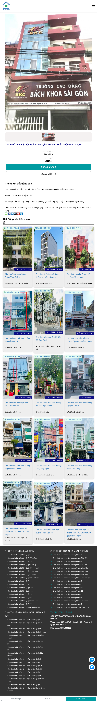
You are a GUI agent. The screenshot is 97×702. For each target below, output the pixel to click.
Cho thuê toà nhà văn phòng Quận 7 (67, 604)
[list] (48, 222)
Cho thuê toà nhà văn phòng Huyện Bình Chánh (72, 607)
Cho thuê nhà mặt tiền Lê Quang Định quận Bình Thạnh (79, 340)
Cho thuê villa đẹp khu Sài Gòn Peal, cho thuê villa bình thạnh (17, 531)
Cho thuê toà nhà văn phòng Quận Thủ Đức (70, 558)
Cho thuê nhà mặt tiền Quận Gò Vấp (21, 565)
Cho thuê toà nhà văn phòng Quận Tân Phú (70, 574)
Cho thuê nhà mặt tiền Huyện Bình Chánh (23, 607)
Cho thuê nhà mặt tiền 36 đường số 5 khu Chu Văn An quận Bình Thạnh (79, 532)
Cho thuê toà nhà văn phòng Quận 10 (68, 588)
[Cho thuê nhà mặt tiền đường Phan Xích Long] (79, 440)
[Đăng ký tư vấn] (92, 667)
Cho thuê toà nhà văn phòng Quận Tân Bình (70, 571)
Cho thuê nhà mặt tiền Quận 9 (19, 561)
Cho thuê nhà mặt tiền (19, 551)
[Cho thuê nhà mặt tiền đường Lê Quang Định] (48, 440)
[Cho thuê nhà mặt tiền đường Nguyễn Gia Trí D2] (17, 440)
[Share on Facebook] (9, 213)
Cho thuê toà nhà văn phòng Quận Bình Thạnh (71, 568)
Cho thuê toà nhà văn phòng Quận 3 (67, 584)
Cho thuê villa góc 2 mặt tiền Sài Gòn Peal (48, 339)
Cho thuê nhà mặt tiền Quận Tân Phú (22, 574)
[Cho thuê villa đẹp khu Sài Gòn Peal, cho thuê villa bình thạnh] (17, 502)
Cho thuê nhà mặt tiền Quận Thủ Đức (22, 558)
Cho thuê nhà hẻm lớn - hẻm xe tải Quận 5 (24, 672)
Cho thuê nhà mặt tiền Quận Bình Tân (22, 601)
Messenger (17, 699)
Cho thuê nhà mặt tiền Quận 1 (19, 555)
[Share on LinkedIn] (21, 213)
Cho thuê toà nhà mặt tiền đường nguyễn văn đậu (47, 276)
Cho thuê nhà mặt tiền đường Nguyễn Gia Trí (17, 340)
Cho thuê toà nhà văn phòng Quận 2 (67, 581)
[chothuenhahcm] (6, 5)
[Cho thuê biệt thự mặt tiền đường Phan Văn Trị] (48, 504)
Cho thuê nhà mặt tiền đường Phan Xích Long (79, 467)
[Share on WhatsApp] (6, 213)
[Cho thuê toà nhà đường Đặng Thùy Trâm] (17, 248)
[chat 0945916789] (92, 659)
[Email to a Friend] (15, 213)
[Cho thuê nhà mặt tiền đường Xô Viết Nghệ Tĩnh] (48, 377)
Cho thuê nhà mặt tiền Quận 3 (19, 584)
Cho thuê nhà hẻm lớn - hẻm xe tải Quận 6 (24, 675)
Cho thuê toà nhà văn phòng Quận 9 (67, 561)
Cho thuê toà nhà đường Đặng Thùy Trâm (15, 276)
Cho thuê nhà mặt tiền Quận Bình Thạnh (23, 568)
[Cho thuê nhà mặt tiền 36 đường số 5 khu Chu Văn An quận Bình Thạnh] (79, 504)
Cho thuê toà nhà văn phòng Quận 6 (67, 597)
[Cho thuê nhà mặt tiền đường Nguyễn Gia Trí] (17, 312)
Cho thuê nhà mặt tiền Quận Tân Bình (22, 571)
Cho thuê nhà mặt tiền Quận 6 (19, 597)
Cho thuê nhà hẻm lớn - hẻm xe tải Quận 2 (24, 659)
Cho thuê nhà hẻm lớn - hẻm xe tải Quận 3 (24, 662)
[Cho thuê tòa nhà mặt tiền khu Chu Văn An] (17, 377)
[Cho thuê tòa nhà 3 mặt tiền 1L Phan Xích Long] (79, 248)
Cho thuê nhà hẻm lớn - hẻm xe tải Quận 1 (24, 619)
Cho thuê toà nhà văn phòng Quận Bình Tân (70, 601)
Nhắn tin (49, 699)
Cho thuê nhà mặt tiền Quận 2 (19, 581)
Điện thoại (81, 699)
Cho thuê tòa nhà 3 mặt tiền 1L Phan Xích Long (79, 276)
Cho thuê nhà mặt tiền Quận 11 (19, 591)
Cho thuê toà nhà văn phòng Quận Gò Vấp (70, 565)
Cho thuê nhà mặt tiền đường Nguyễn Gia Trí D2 (17, 467)
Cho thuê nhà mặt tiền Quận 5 (19, 594)
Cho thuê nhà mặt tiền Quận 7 (19, 604)
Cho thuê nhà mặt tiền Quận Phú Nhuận (23, 578)
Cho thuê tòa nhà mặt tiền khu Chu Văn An (16, 404)
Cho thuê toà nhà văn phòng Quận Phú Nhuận (71, 578)
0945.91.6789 (48, 166)
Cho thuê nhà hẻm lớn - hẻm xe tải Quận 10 (24, 665)
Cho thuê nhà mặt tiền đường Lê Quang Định (48, 467)
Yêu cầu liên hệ (48, 174)
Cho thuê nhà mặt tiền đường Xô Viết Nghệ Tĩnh (48, 404)
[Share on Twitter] (12, 213)
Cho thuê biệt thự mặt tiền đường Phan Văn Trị (47, 531)
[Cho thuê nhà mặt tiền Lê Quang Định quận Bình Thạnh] (79, 312)
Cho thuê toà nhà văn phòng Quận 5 (67, 594)
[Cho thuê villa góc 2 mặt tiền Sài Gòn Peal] (48, 311)
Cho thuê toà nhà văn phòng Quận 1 (67, 555)
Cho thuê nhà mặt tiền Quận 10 (19, 588)
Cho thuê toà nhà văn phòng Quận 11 (68, 591)
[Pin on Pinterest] (18, 213)
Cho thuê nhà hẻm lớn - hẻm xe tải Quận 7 (24, 685)
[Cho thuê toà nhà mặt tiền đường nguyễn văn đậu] (48, 248)
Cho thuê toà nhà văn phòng (69, 551)
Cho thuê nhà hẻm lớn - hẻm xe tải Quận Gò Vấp (26, 632)
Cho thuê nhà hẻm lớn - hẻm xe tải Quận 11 (24, 669)
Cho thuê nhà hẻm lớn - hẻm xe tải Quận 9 (24, 629)
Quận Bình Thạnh (12, 228)
